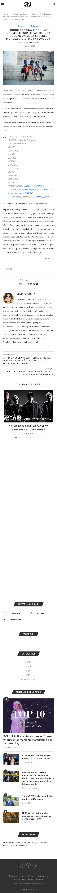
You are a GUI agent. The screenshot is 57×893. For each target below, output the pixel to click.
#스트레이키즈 (37, 186)
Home (5, 14)
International (28, 679)
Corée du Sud (20, 14)
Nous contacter (35, 879)
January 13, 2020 (41, 196)
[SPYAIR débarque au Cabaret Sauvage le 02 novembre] (28, 406)
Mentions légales (17, 876)
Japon (28, 666)
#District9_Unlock (16, 189)
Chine (28, 670)
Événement (35, 26)
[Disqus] (28, 478)
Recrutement (20, 879)
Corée (28, 662)
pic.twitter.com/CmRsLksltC (20, 193)
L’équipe (31, 876)
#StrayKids (25, 186)
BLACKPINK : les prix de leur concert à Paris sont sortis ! (36, 757)
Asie (28, 675)
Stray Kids (9, 269)
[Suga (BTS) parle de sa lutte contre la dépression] (11, 800)
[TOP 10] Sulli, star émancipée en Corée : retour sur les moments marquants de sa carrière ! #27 (28, 740)
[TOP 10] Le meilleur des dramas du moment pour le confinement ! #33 (36, 816)
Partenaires (42, 876)
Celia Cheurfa (33, 42)
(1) (53, 258)
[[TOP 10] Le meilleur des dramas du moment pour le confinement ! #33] (11, 817)
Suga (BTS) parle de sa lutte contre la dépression (37, 797)
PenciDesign (40, 883)
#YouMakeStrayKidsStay (35, 189)
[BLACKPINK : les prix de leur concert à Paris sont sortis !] (11, 759)
